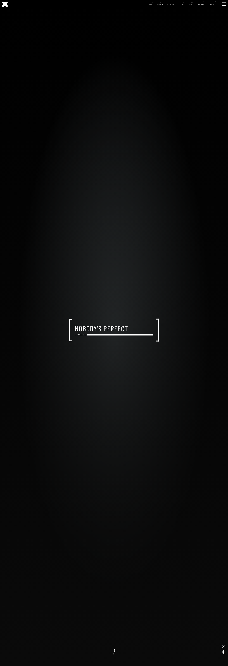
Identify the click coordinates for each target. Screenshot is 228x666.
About (159, 4)
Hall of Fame (170, 4)
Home (150, 4)
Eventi (182, 4)
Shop (190, 4)
